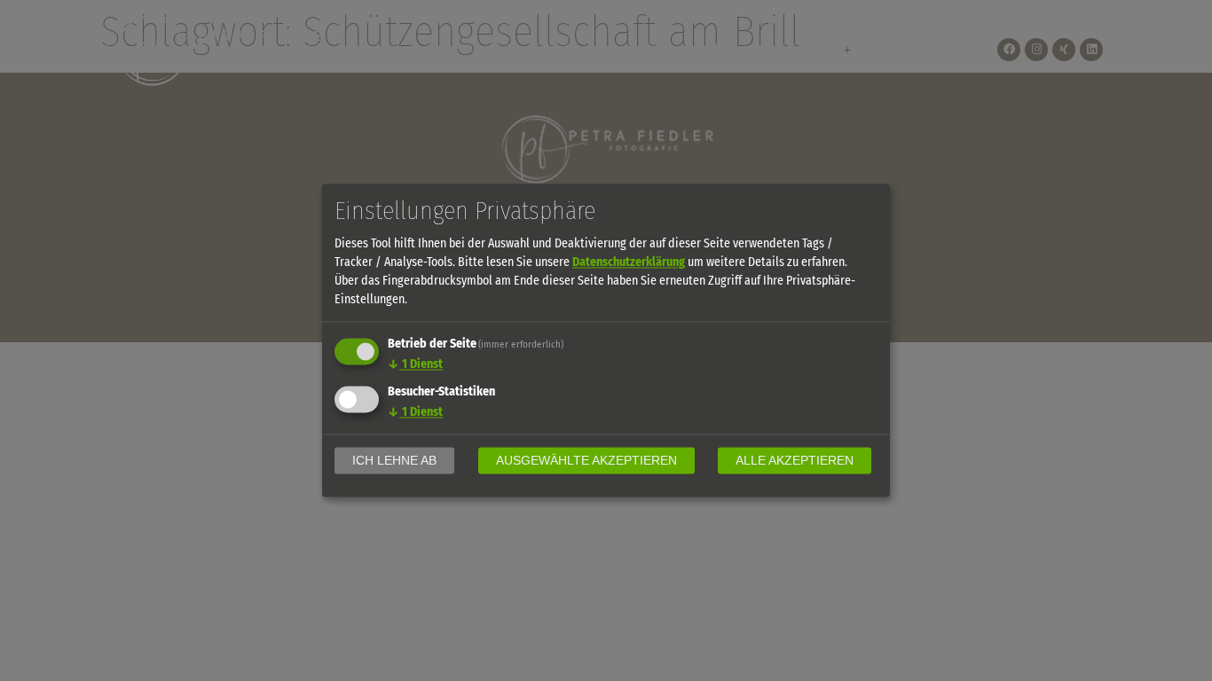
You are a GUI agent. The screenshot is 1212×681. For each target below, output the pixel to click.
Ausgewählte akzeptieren (586, 461)
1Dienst (415, 364)
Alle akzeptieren (795, 461)
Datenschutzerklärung (628, 262)
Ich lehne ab (394, 461)
